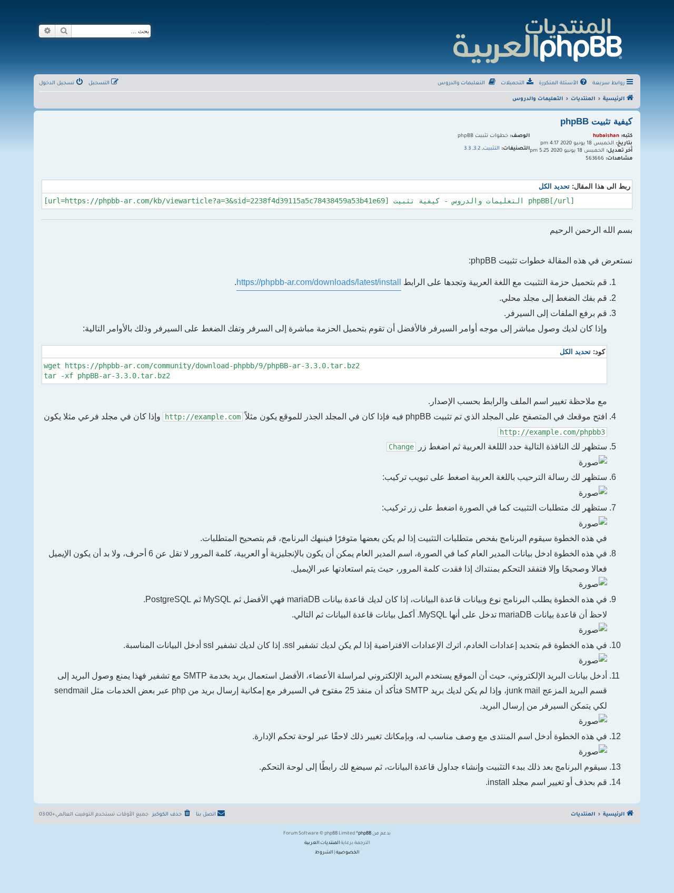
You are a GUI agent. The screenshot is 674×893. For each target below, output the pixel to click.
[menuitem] (564, 83)
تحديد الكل (554, 186)
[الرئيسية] (537, 39)
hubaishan (606, 136)
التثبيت (491, 149)
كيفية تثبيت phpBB (596, 121)
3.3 (467, 149)
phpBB (364, 834)
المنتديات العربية (322, 843)
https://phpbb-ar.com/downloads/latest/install (318, 282)
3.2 (476, 149)
